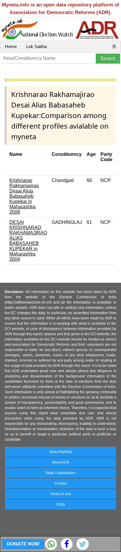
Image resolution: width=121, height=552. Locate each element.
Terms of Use (60, 494)
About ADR (60, 462)
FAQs (60, 504)
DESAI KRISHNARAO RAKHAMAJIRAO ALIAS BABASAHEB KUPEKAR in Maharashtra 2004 (28, 241)
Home (11, 46)
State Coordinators (60, 473)
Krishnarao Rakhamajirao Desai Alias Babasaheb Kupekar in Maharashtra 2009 (24, 196)
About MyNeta (60, 452)
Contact (60, 483)
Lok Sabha (36, 46)
